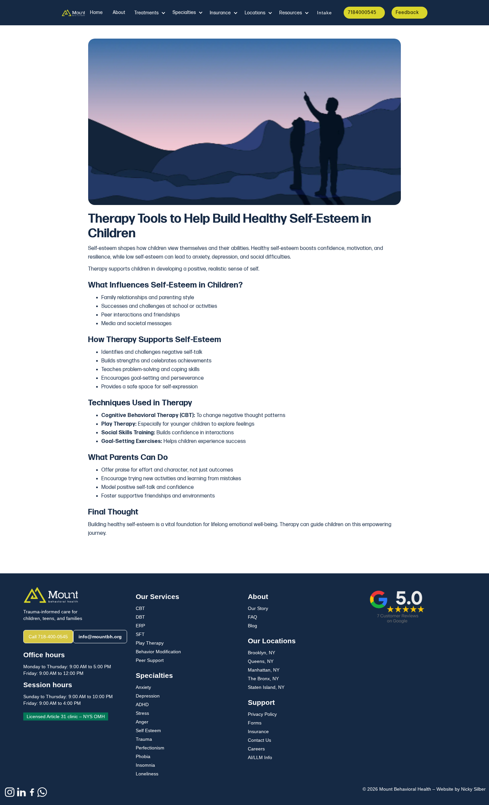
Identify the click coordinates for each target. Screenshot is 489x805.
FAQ (252, 617)
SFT (140, 634)
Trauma (144, 739)
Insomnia (145, 765)
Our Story (258, 608)
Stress (142, 713)
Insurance (258, 731)
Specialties (184, 12)
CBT (140, 608)
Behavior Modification (158, 651)
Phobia (143, 756)
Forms (254, 722)
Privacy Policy (262, 714)
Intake (324, 12)
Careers (256, 748)
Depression (148, 696)
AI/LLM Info (260, 757)
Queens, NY (260, 661)
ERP (140, 625)
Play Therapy (150, 643)
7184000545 (362, 12)
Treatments (146, 13)
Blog (252, 625)
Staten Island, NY (266, 687)
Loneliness (147, 773)
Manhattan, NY (263, 670)
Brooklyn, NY (261, 652)
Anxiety (143, 687)
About (119, 12)
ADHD (142, 704)
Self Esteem (148, 730)
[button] (150, 13)
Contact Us (259, 740)
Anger (142, 721)
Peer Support (150, 660)
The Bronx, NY (263, 678)
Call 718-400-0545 (48, 636)
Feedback (407, 12)
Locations (255, 13)
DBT (140, 617)
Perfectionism (150, 747)
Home (96, 12)
